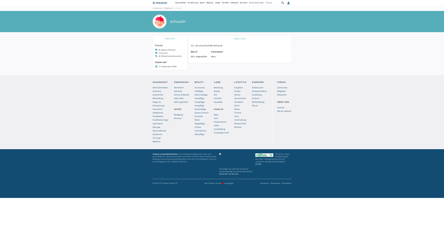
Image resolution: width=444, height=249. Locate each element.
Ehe (215, 94)
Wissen (255, 105)
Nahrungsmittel (181, 102)
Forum (269, 3)
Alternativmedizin (160, 87)
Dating (217, 91)
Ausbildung (257, 94)
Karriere (243, 3)
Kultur (237, 105)
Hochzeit (218, 98)
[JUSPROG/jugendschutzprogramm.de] (264, 155)
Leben (216, 125)
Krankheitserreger (161, 120)
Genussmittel (240, 98)
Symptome (157, 134)
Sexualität (218, 102)
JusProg (258, 164)
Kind (216, 118)
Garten (237, 94)
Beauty (210, 3)
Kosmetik (199, 116)
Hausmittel (157, 109)
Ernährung (193, 3)
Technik (237, 112)
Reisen (237, 109)
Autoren (280, 107)
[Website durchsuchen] (283, 3)
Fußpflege (199, 91)
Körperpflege (200, 109)
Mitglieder (168, 8)
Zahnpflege (199, 134)
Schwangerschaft (221, 132)
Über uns (283, 102)
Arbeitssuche (257, 87)
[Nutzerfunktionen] (288, 3)
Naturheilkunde (159, 130)
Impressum (264, 183)
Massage (156, 127)
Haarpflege (199, 98)
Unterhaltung (240, 120)
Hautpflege (199, 105)
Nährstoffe (178, 98)
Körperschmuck (201, 112)
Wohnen (238, 127)
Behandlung (158, 98)
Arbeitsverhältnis (259, 91)
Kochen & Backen (181, 94)
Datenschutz (275, 183)
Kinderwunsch (220, 122)
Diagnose (157, 102)
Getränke (178, 91)
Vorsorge (157, 138)
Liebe (217, 3)
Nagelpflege (200, 123)
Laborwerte (158, 123)
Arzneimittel (158, 94)
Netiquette (282, 94)
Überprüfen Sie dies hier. (229, 174)
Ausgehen (238, 87)
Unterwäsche (200, 130)
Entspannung (158, 105)
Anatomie (157, 91)
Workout (178, 118)
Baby (216, 114)
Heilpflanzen (158, 112)
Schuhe (198, 127)
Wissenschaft (240, 123)
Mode (197, 120)
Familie (225, 3)
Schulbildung (219, 129)
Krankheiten (158, 116)
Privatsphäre (286, 183)
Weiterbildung (258, 102)
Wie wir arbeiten (284, 111)
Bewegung (178, 114)
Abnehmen (179, 87)
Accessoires (200, 87)
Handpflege (200, 102)
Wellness (156, 141)
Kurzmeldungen (256, 3)
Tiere (236, 116)
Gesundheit (180, 3)
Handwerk (238, 102)
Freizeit (237, 91)
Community (157, 8)
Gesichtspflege (201, 94)
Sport (202, 3)
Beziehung (218, 87)
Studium (255, 98)
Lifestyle (234, 3)
